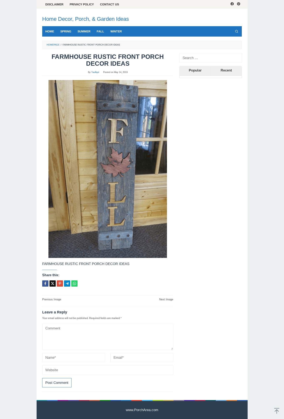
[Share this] (45, 283)
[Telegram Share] (67, 283)
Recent (226, 70)
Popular (195, 70)
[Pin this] (60, 283)
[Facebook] (232, 4)
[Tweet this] (52, 283)
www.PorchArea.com (142, 410)
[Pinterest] (238, 4)
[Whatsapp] (74, 283)
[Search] (236, 31)
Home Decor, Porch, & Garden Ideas (85, 19)
